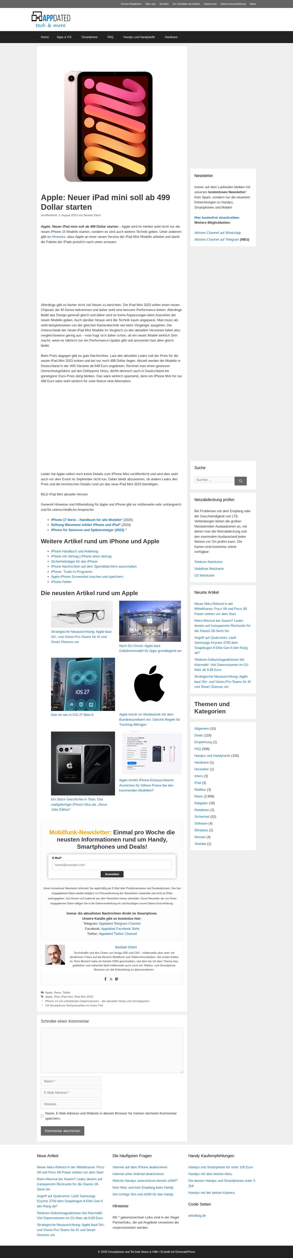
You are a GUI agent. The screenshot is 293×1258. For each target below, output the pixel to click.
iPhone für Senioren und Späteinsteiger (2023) (87, 530)
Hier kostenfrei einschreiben (216, 218)
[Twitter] (111, 979)
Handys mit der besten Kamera (211, 1193)
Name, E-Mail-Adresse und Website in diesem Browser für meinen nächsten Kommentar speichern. (111, 1115)
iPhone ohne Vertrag (96, 556)
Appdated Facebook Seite (120, 929)
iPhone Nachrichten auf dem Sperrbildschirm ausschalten (94, 566)
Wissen (199, 837)
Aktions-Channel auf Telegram (216, 239)
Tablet (66, 992)
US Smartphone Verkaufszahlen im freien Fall (74, 1005)
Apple (48, 992)
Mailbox (200, 789)
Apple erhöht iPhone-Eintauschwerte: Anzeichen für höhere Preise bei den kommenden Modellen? (146, 785)
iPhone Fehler (61, 582)
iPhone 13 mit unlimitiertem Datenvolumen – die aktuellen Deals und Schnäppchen (97, 1001)
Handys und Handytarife (139, 37)
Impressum (210, 3)
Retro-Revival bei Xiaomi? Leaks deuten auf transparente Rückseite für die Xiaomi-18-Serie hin (222, 626)
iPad (57, 996)
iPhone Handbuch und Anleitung (74, 551)
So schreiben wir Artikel (186, 3)
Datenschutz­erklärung (233, 3)
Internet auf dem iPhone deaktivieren (140, 1167)
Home (45, 37)
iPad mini (67, 996)
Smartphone (89, 37)
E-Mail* (57, 857)
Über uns (150, 3)
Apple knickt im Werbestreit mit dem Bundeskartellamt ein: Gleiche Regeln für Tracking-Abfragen (149, 719)
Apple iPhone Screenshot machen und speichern (87, 577)
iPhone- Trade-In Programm (71, 572)
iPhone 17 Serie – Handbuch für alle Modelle (86, 520)
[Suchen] (241, 481)
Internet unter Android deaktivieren (138, 1174)
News (253, 3)
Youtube (200, 844)
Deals (198, 735)
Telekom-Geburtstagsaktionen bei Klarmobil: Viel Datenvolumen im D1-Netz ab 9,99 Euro (221, 665)
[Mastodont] (116, 979)
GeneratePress (185, 1251)
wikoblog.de (197, 1216)
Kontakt (164, 3)
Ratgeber (201, 803)
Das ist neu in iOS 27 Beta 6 (72, 715)
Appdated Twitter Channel (118, 934)
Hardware (171, 37)
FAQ (110, 37)
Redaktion (201, 810)
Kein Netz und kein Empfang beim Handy (143, 1187)
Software (200, 823)
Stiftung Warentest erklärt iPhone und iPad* (85, 525)
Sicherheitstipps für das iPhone (74, 561)
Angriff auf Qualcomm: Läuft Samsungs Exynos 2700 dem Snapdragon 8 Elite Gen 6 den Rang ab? (70, 1201)
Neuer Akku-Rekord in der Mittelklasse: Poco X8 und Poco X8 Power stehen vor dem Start (220, 609)
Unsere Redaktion (131, 3)
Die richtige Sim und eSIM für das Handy (143, 1194)
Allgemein (201, 728)
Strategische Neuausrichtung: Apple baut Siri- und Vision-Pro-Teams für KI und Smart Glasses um (81, 637)
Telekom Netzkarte (208, 562)
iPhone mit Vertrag (65, 556)
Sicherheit (201, 817)
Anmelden (112, 874)
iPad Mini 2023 (83, 996)
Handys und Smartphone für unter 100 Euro (220, 1167)
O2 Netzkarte (204, 575)
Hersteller (201, 769)
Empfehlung (203, 742)
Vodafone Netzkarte (209, 569)
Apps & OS (64, 37)
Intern (198, 776)
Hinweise (58, 237)
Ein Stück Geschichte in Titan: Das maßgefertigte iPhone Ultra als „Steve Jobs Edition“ (79, 804)
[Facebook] (105, 979)
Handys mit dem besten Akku (210, 1174)
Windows (201, 830)
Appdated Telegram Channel (120, 923)
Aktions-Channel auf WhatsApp (217, 233)
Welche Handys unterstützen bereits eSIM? (145, 1181)
